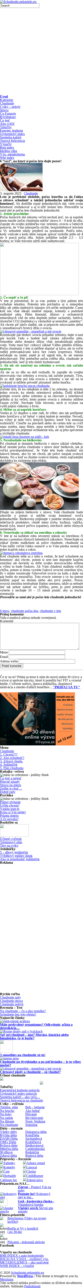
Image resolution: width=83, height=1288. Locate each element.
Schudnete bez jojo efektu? (18, 1014)
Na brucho (7, 1111)
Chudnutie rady (10, 997)
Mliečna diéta (9, 1149)
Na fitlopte (7, 1121)
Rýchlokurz (8, 117)
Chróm (31, 1171)
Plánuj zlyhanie (10, 802)
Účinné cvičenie (11, 839)
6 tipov (4, 611)
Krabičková (33, 1142)
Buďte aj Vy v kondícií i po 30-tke (22, 1230)
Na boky (6, 1114)
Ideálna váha (8, 151)
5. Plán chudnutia (11, 768)
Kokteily (9, 1167)
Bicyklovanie (34, 1118)
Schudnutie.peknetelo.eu (27, 1272)
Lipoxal (31, 1167)
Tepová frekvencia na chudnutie (21, 1100)
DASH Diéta (9, 1138)
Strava (4, 110)
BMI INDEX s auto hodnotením (22, 1255)
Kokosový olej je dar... (34, 1195)
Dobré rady (7, 792)
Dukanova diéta (36, 1132)
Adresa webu (9, 661)
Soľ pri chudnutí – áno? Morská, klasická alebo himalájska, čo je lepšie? (34, 1036)
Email (4, 657)
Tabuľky (6, 127)
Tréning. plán (9, 1107)
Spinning (31, 1125)
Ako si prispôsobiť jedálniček (20, 859)
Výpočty (6, 144)
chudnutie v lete (50, 611)
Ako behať (32, 1111)
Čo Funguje (8, 113)
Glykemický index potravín (18, 1093)
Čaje (6, 1171)
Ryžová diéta (8, 1145)
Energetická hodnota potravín (20, 1090)
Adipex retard (35, 1163)
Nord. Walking (35, 1121)
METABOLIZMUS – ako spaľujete (24, 1262)
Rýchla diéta (8, 1135)
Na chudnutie (9, 1125)
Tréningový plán (11, 842)
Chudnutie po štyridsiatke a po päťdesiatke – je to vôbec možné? (40, 1063)
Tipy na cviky (9, 845)
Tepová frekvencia (12, 140)
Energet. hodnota (11, 130)
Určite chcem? (9, 805)
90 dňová (6, 1152)
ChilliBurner (34, 1176)
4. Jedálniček (8, 764)
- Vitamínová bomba (36, 1202)
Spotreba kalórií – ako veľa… (20, 1097)
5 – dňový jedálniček (14, 852)
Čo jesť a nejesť (10, 778)
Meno (4, 652)
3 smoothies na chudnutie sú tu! (22, 1055)
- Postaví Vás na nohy (34, 1188)
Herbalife (9, 1176)
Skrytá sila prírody (35, 1209)
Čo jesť (5, 120)
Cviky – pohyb (10, 107)
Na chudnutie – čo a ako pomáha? (23, 1011)
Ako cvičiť (7, 124)
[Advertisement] (41, 51)
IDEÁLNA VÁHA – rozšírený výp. (24, 1259)
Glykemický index (12, 134)
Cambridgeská (35, 1149)
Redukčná (32, 1152)
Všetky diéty (8, 1132)
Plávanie (31, 1114)
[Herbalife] (41, 1083)
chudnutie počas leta (24, 611)
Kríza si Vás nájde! (13, 812)
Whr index (7, 157)
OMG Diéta (8, 1142)
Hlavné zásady (10, 781)
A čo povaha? (9, 819)
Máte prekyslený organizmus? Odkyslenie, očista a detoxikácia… (36, 1026)
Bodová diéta (34, 1155)
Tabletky (9, 1163)
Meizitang (6, 1279)
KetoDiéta (32, 1135)
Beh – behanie (35, 1107)
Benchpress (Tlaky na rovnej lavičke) (26, 1219)
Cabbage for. (8, 1180)
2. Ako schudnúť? (12, 758)
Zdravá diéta (8, 1155)
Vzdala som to (9, 809)
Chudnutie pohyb (11, 1004)
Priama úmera (9, 815)
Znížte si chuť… (11, 788)
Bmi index (7, 147)
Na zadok (6, 1118)
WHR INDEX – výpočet (17, 1266)
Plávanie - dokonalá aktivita (26, 1242)
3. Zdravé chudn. (11, 761)
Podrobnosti (32, 1286)
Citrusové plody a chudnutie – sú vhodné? (30, 1072)
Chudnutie (7, 103)
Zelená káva (34, 1180)
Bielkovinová (34, 1145)
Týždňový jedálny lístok (16, 856)
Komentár (6, 621)
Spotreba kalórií (10, 137)
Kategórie (6, 100)
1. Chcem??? (8, 754)
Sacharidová (33, 1138)
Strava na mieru (10, 785)
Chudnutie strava (11, 1001)
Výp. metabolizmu (12, 154)
